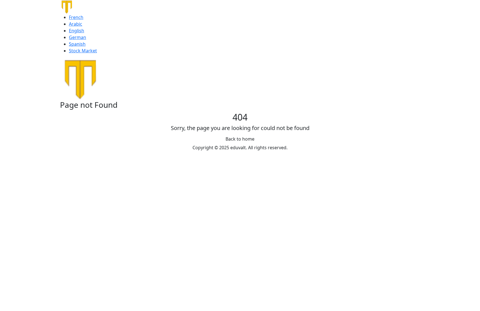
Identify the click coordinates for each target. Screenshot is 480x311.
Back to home (240, 139)
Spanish (77, 44)
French (76, 17)
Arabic (75, 24)
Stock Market (83, 51)
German (77, 37)
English (76, 31)
